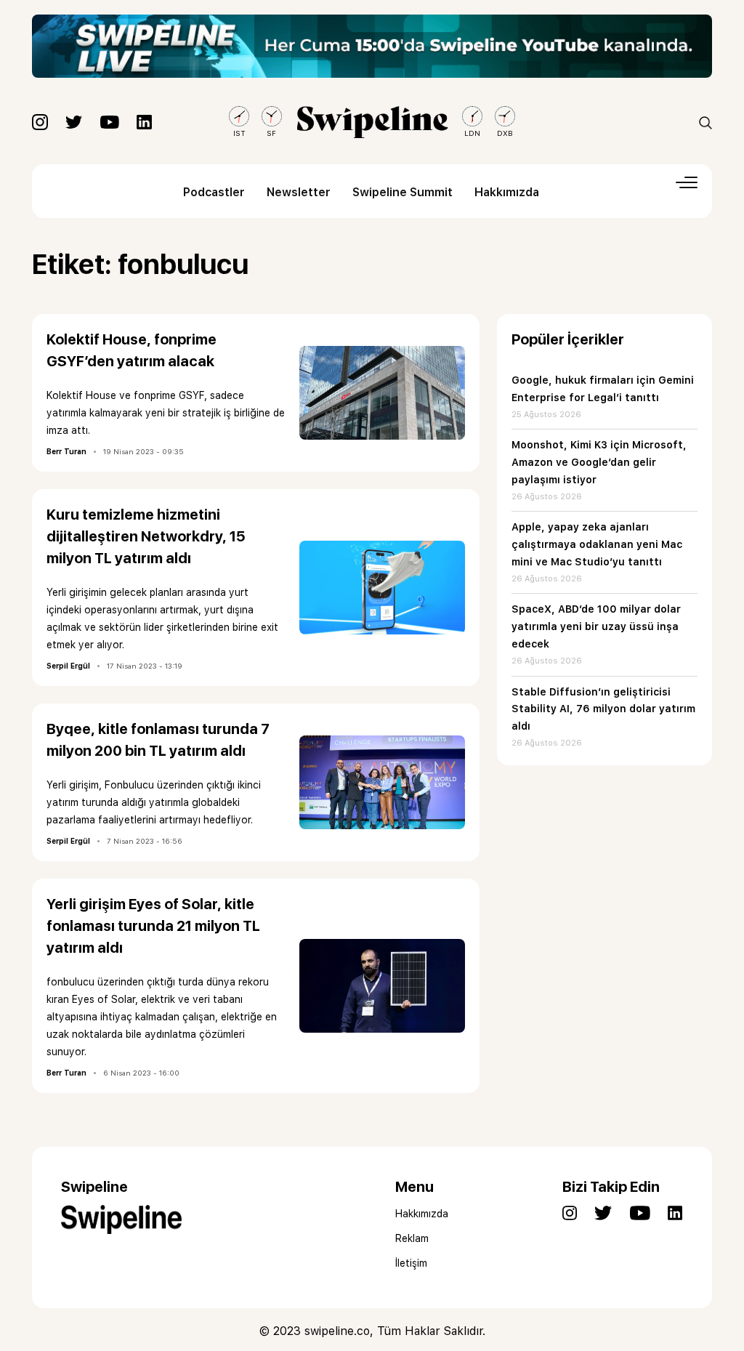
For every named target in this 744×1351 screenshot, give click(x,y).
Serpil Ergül (68, 665)
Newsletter (299, 192)
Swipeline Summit (402, 192)
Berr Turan (66, 451)
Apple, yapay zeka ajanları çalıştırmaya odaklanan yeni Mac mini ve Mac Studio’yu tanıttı (597, 544)
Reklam (412, 1238)
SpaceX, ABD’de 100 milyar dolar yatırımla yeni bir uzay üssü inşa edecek (596, 626)
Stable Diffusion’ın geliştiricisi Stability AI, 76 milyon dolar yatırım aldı (603, 709)
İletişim (411, 1263)
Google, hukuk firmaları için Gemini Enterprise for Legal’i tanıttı (603, 388)
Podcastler (214, 192)
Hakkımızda (506, 192)
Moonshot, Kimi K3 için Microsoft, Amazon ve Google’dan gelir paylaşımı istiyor (599, 462)
